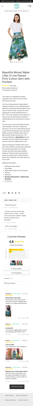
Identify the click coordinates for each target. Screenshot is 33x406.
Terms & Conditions (22, 395)
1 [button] (11, 62)
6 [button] (20, 62)
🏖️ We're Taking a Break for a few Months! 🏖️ (16, 11)
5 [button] (18, 62)
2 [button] (13, 62)
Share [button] (9, 318)
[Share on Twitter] (12, 193)
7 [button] (22, 62)
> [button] (17, 387)
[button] (28, 318)
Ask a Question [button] (17, 273)
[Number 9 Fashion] (16, 6)
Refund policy (9, 395)
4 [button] (16, 62)
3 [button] (14, 62)
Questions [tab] (7, 278)
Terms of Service (23, 400)
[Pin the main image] (15, 193)
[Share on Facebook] (8, 193)
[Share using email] (19, 193)
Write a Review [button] (17, 268)
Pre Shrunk (8, 181)
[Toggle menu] (2, 6)
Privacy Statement (10, 400)
